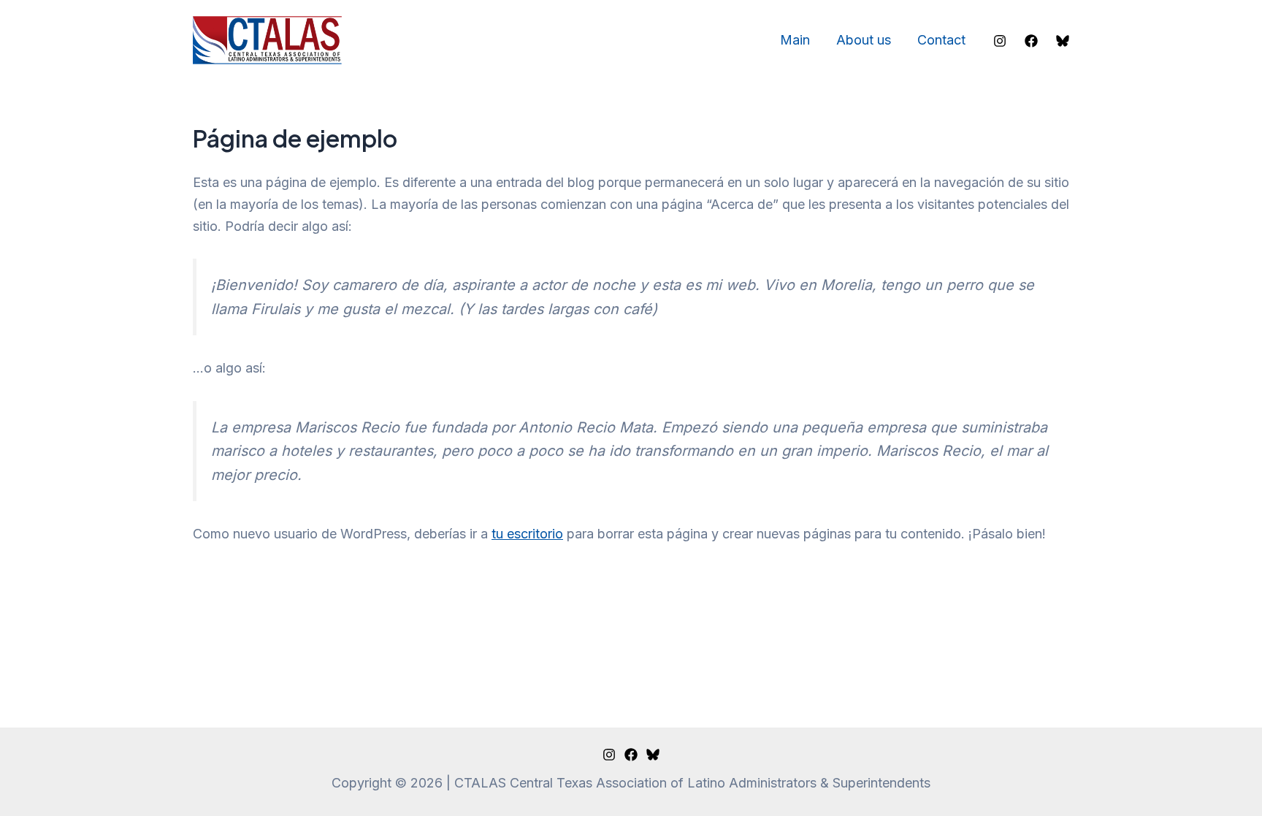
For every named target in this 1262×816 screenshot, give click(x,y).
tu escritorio (527, 533)
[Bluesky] (1062, 40)
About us (863, 39)
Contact (941, 39)
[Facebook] (1031, 40)
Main (795, 39)
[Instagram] (999, 40)
